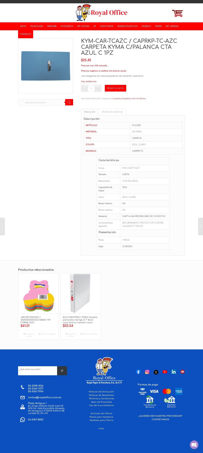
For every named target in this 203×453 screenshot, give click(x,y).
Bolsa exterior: (105, 210)
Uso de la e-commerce (101, 405)
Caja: (100, 246)
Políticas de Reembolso (101, 395)
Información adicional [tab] (112, 112)
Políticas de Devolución (101, 392)
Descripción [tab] (89, 112)
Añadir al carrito (115, 88)
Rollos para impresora (101, 417)
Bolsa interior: (105, 203)
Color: (101, 197)
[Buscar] (62, 370)
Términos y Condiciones (101, 398)
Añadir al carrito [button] (29, 335)
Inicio (101, 428)
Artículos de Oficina (101, 413)
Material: (102, 216)
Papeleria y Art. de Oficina (134, 99)
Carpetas (116, 99)
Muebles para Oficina (101, 420)
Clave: (101, 168)
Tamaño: (102, 174)
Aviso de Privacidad (101, 402)
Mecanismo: (104, 181)
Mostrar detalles (48, 334)
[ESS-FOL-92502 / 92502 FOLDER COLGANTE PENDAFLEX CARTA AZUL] (2, 226)
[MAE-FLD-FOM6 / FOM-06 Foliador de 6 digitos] (200, 226)
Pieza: (101, 240)
